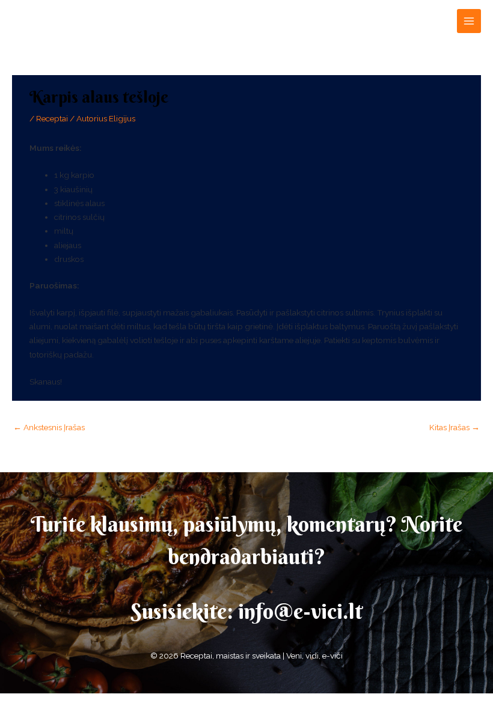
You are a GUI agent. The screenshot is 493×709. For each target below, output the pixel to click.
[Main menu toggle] (469, 21)
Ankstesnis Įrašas (49, 427)
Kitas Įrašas (454, 427)
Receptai (52, 118)
